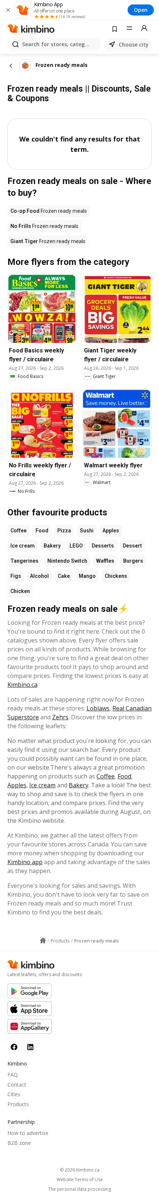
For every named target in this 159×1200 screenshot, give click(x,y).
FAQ (12, 1074)
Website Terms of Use (80, 1180)
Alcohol (39, 576)
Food (41, 530)
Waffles (105, 561)
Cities (13, 1094)
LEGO (76, 546)
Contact (16, 1084)
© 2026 (79, 1170)
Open (141, 9)
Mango (87, 576)
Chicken (20, 591)
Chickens (116, 576)
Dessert (132, 546)
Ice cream (22, 546)
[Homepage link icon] (43, 941)
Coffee (18, 530)
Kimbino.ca (22, 685)
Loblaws (98, 708)
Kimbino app (25, 862)
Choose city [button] (134, 44)
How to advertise (27, 1132)
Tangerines (24, 561)
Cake (64, 576)
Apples (110, 530)
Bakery (52, 546)
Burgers (133, 561)
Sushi (87, 530)
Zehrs (60, 717)
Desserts (103, 546)
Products (18, 1104)
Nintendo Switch (67, 561)
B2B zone (19, 1142)
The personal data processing (79, 1189)
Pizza (64, 530)
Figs (15, 576)
